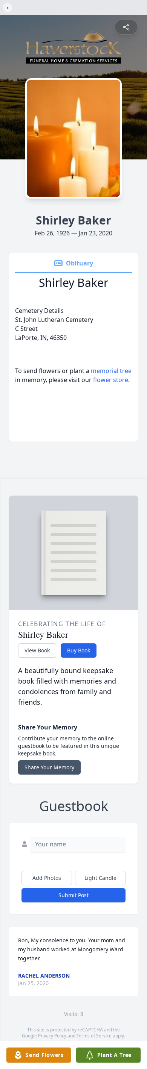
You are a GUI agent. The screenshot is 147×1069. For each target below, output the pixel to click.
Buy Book (78, 650)
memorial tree (111, 371)
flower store (110, 380)
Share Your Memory (49, 767)
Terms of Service (94, 1036)
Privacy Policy (52, 1036)
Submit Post (73, 895)
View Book (37, 650)
